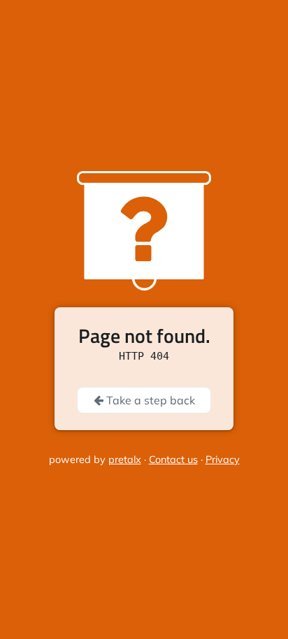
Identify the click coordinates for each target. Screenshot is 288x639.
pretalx (124, 459)
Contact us (173, 459)
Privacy (223, 459)
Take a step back (149, 400)
